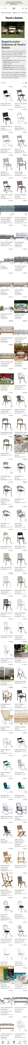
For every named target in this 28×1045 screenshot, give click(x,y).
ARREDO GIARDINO (6, 12)
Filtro (4, 82)
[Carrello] (26, 8)
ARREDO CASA (16, 12)
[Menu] (2, 8)
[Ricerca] (5, 8)
